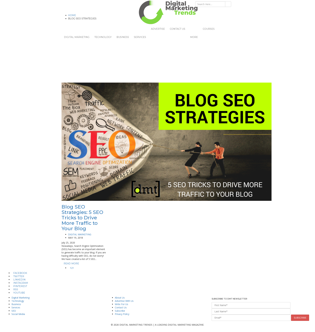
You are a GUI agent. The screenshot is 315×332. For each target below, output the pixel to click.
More (194, 37)
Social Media (18, 314)
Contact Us (177, 28)
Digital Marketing (76, 37)
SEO (13, 310)
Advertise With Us (124, 300)
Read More (72, 263)
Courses (209, 28)
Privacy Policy (122, 314)
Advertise (158, 28)
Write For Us (121, 304)
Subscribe (120, 310)
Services (140, 37)
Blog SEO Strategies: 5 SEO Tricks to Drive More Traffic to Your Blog (82, 218)
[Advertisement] (157, 58)
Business (122, 37)
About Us (120, 297)
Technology (103, 37)
